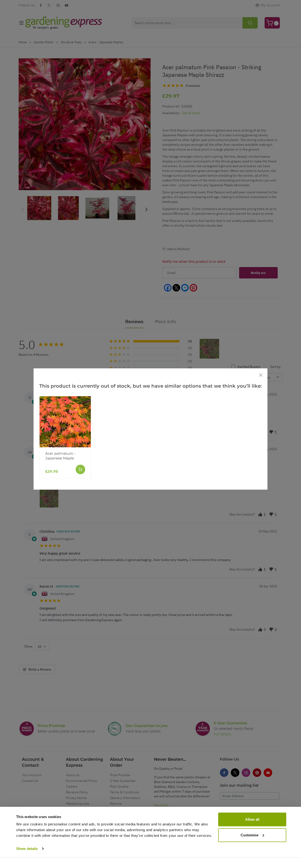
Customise (249, 835)
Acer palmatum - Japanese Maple (60, 455)
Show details (27, 849)
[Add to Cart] (80, 469)
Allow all (252, 819)
